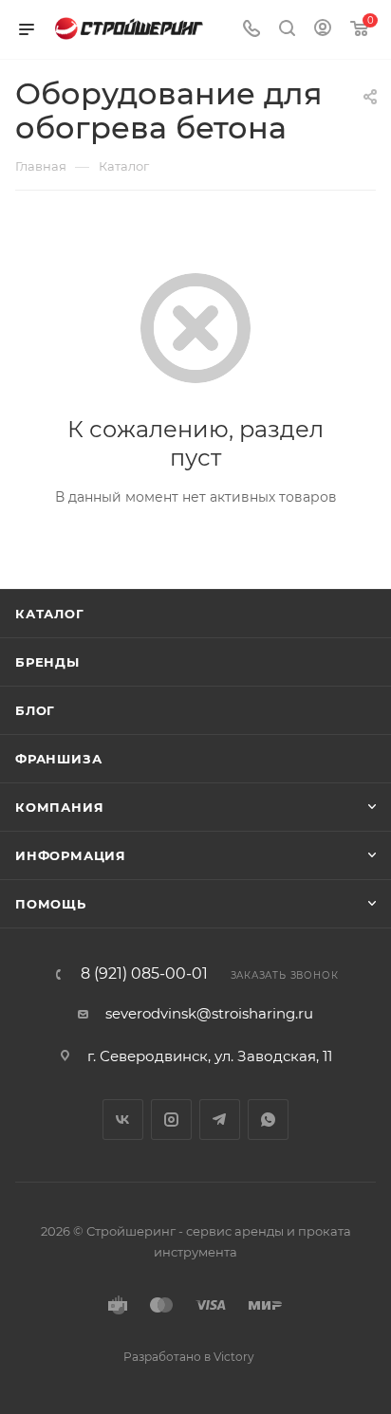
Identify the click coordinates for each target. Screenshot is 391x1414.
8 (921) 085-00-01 (144, 974)
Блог (35, 710)
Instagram (171, 1119)
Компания (59, 807)
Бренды (47, 662)
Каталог (49, 613)
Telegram (219, 1119)
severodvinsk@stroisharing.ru (209, 1013)
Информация (70, 855)
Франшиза (58, 758)
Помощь (50, 903)
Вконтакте (122, 1119)
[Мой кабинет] (322, 30)
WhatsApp (268, 1119)
